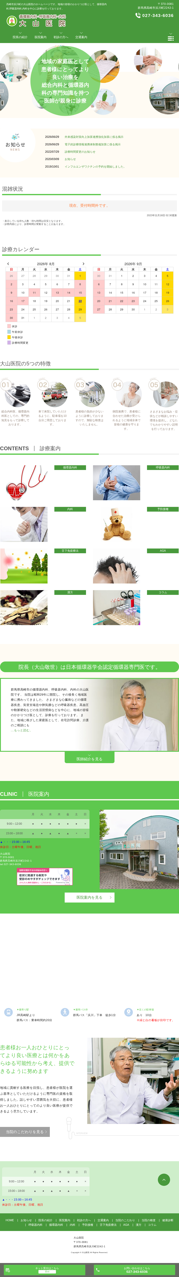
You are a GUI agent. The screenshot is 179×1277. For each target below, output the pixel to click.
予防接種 (87, 1224)
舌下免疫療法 (108, 1224)
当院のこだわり (125, 1220)
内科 (72, 1224)
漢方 (138, 1224)
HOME (10, 1220)
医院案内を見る (90, 897)
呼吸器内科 (35, 1224)
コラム (152, 1224)
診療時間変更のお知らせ (80, 151)
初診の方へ (84, 1220)
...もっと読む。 (22, 730)
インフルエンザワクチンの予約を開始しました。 (95, 166)
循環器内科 (56, 1224)
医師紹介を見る (90, 759)
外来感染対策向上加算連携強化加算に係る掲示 (94, 136)
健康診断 (167, 1220)
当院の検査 (149, 1220)
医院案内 (64, 1220)
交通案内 (103, 1220)
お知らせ (70, 159)
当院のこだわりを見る (25, 1132)
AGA (126, 1224)
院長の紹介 (45, 1220)
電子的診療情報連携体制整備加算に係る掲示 (93, 144)
